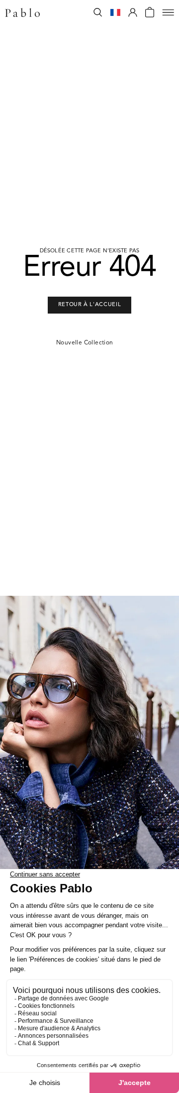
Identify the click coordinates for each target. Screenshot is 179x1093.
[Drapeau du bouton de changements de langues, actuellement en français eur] (115, 12)
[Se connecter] (132, 12)
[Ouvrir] (168, 12)
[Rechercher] (97, 12)
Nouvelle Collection (84, 343)
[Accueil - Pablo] (22, 12)
